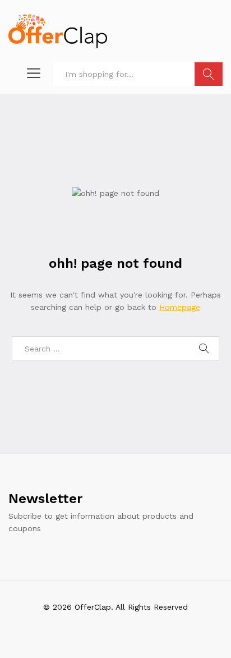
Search (209, 74)
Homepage (179, 307)
